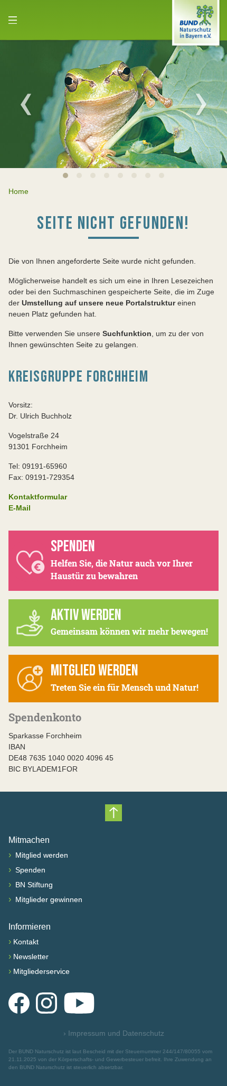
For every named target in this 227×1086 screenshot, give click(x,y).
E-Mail (19, 508)
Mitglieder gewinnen (47, 899)
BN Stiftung (33, 884)
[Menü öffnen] (12, 20)
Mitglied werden (40, 855)
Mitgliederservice (41, 971)
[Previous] (26, 104)
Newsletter (31, 956)
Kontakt (26, 942)
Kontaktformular (37, 497)
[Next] (201, 104)
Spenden (29, 870)
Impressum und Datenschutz (113, 1033)
